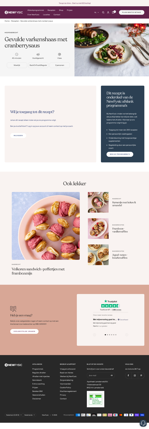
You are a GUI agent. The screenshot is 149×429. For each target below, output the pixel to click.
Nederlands (28, 415)
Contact (57, 14)
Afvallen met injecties (41, 376)
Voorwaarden (65, 384)
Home (7, 21)
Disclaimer (36, 399)
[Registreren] (112, 375)
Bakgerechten (118, 225)
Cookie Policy (65, 387)
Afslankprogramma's (35, 10)
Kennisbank (37, 380)
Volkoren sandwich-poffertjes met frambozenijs (38, 271)
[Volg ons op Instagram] (135, 375)
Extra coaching (38, 384)
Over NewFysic (33, 14)
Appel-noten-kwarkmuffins (119, 256)
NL (95, 12)
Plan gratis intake (131, 12)
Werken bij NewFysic (68, 376)
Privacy (63, 395)
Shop (61, 10)
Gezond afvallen (38, 395)
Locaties (46, 14)
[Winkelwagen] (113, 12)
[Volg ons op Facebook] (128, 375)
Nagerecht (16, 264)
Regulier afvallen (39, 373)
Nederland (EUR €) (12, 415)
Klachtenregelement (68, 391)
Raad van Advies (66, 373)
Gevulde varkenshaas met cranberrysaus (36, 21)
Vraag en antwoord (67, 369)
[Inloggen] (108, 12)
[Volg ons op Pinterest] (141, 375)
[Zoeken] (103, 12)
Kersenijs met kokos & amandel (124, 204)
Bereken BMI (37, 391)
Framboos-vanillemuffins (120, 230)
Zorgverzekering (66, 380)
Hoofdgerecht (11, 32)
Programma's (37, 369)
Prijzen (70, 10)
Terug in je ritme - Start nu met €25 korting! (75, 3)
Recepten (51, 10)
